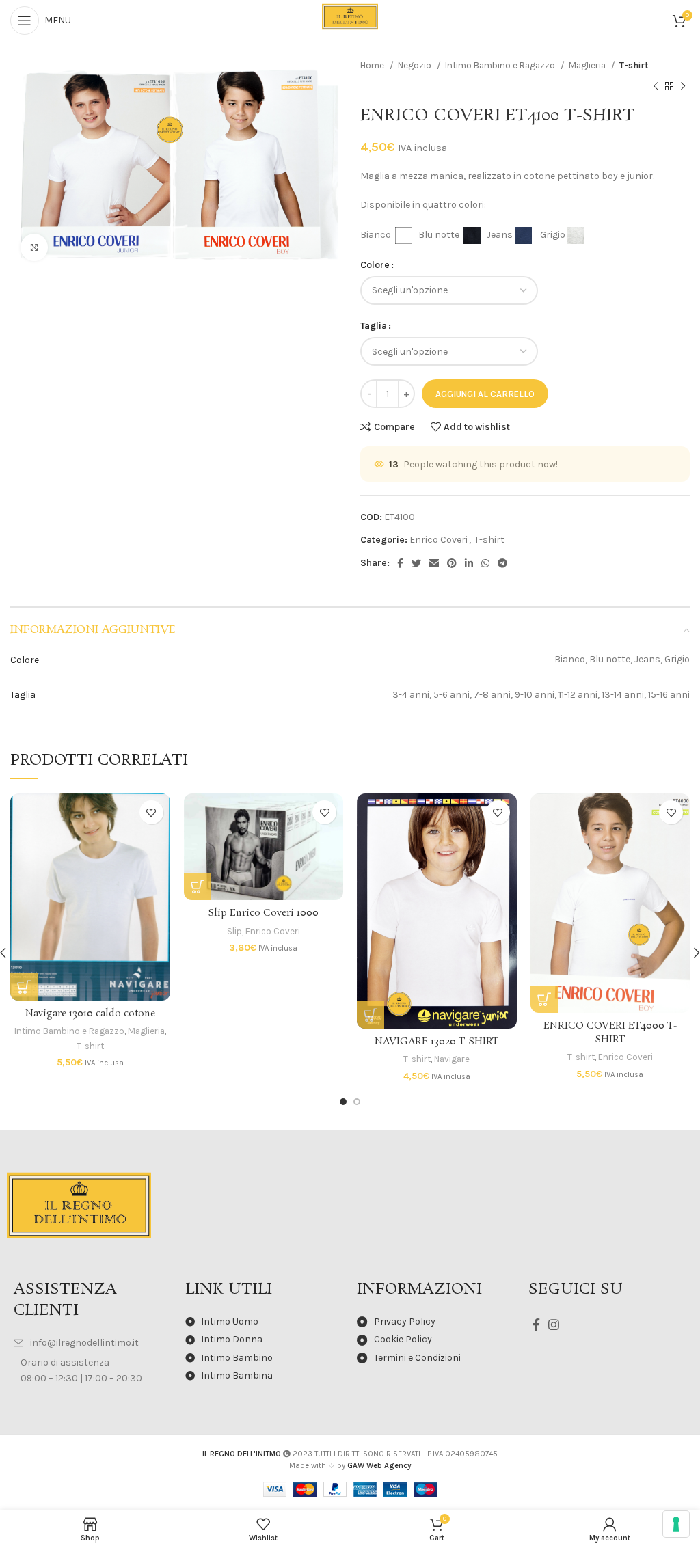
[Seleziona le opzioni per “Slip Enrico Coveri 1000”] (197, 886)
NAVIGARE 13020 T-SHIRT (436, 1041)
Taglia (373, 325)
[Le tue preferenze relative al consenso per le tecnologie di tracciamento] (676, 1524)
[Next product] (683, 86)
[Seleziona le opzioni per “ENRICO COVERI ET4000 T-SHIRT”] (544, 999)
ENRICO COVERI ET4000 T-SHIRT (610, 1032)
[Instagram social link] (553, 1324)
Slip (234, 931)
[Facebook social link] (400, 563)
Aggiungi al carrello (485, 394)
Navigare (452, 1059)
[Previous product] (655, 86)
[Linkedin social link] (469, 563)
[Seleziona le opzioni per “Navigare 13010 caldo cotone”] (24, 987)
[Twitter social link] (416, 563)
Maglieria (588, 65)
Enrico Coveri (438, 539)
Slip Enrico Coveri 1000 (263, 913)
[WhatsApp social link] (485, 563)
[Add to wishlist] (151, 812)
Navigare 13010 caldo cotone (90, 1013)
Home (373, 65)
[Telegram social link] (502, 563)
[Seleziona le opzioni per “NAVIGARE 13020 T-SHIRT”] (370, 1015)
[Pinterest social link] (452, 563)
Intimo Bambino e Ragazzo (501, 65)
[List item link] (93, 1342)
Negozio (415, 65)
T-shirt (634, 65)
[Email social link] (434, 563)
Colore (375, 265)
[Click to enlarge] (34, 247)
